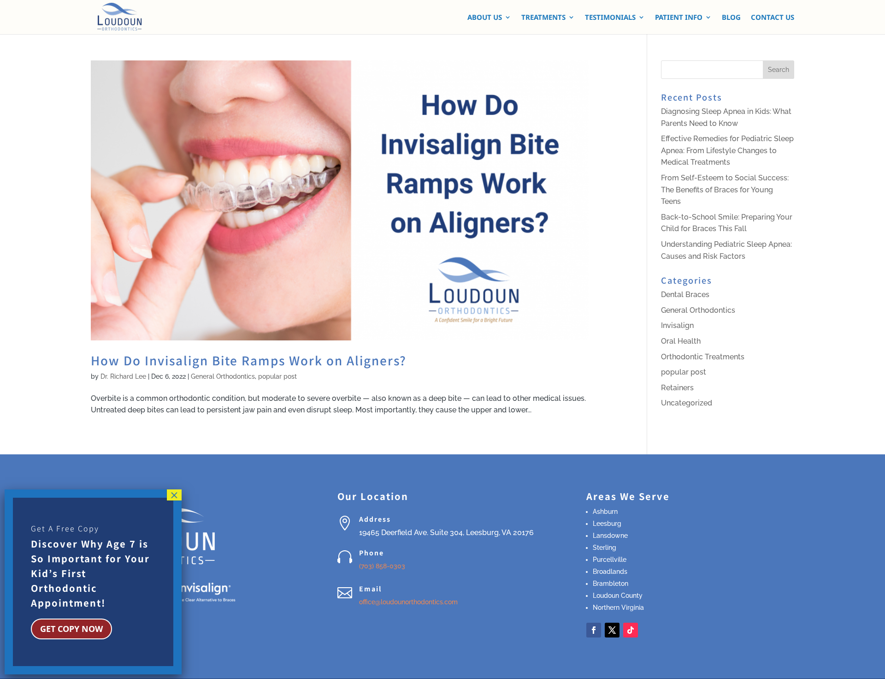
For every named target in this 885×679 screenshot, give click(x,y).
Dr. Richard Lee (123, 376)
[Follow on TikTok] (630, 630)
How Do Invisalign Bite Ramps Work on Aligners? (249, 360)
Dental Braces (685, 294)
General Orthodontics (223, 376)
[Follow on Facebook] (593, 630)
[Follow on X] (612, 630)
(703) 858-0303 (382, 566)
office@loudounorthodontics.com (408, 602)
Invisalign (677, 325)
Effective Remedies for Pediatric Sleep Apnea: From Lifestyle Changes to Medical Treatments (727, 150)
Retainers (677, 387)
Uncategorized (686, 403)
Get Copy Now (71, 628)
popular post (277, 376)
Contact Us (772, 18)
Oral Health (681, 341)
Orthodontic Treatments (702, 356)
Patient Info (678, 18)
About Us (484, 18)
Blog (731, 18)
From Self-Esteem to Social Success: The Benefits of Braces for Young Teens (725, 189)
